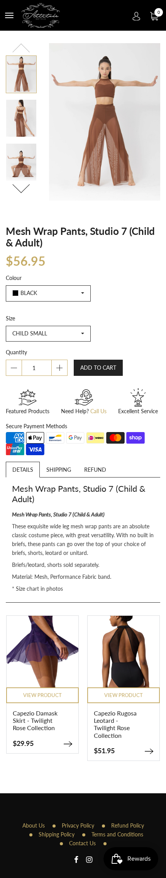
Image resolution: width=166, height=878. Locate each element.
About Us (33, 825)
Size (10, 318)
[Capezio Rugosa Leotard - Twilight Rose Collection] (149, 751)
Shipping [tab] (58, 469)
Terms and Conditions (117, 834)
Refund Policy (127, 825)
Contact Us (82, 843)
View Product (42, 695)
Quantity (16, 352)
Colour (14, 278)
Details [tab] (22, 469)
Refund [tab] (95, 469)
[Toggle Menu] (9, 15)
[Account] (136, 15)
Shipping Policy (57, 834)
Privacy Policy (78, 825)
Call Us (98, 411)
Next (21, 187)
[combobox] (48, 293)
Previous (21, 49)
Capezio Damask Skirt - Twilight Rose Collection (35, 720)
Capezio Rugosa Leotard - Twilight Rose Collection (115, 724)
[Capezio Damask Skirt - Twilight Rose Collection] (68, 744)
